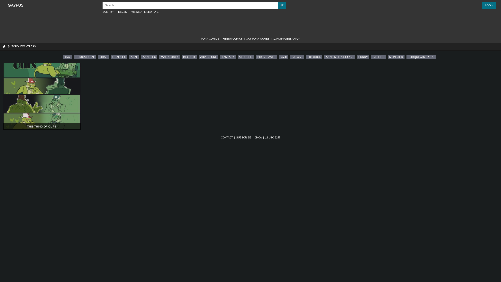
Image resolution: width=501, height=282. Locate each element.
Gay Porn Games (257, 38)
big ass (297, 57)
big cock (314, 57)
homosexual (85, 57)
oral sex (119, 57)
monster (396, 57)
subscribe (243, 137)
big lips (378, 57)
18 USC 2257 (272, 137)
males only (169, 57)
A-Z (156, 11)
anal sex (149, 57)
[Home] (4, 46)
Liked (148, 11)
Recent (123, 11)
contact (227, 137)
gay (67, 57)
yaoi (283, 57)
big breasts (266, 57)
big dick (189, 57)
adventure (208, 57)
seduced (245, 57)
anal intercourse (339, 57)
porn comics (210, 38)
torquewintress (421, 57)
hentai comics (233, 38)
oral (103, 57)
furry (363, 57)
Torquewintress (24, 46)
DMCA (258, 137)
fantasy (228, 57)
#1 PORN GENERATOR (286, 38)
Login (489, 5)
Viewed (136, 11)
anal (134, 57)
